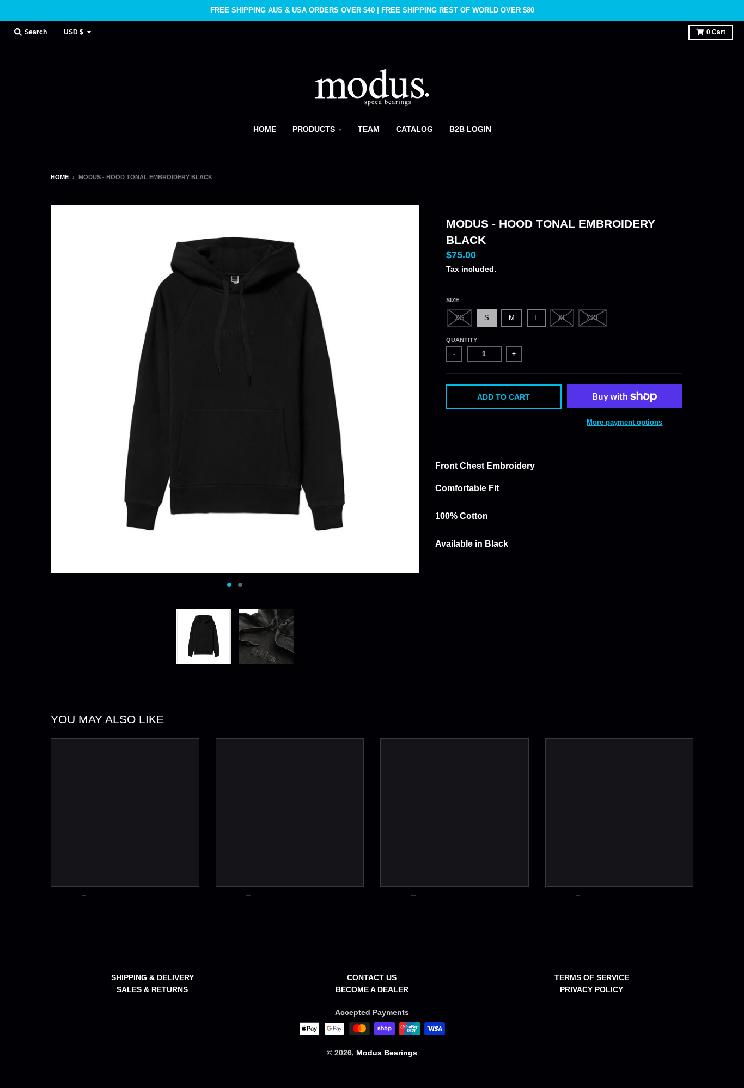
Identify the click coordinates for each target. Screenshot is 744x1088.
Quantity (461, 340)
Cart (715, 32)
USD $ (73, 32)
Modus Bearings (386, 1052)
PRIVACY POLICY (591, 989)
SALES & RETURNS (152, 989)
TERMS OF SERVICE (591, 977)
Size (452, 300)
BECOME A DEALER (372, 989)
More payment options (624, 422)
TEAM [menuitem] (369, 129)
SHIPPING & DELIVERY (152, 977)
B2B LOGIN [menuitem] (470, 129)
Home (60, 177)
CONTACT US (372, 977)
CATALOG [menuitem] (414, 129)
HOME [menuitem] (264, 129)
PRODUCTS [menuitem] (313, 129)
